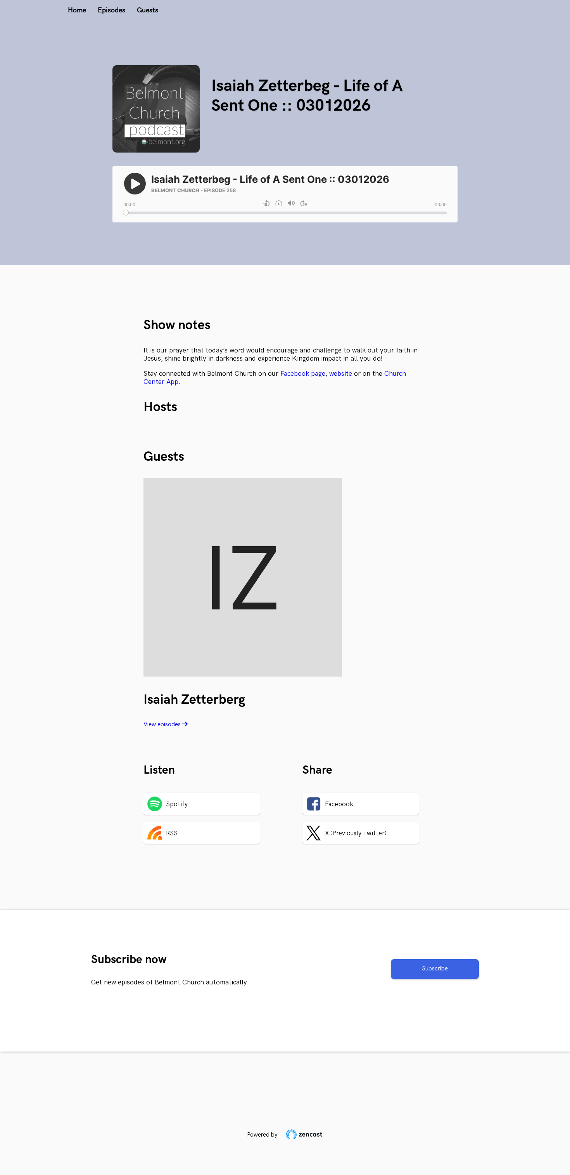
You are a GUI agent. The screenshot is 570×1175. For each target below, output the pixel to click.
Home (77, 10)
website (340, 374)
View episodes (162, 724)
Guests (147, 10)
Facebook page (302, 374)
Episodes (111, 10)
